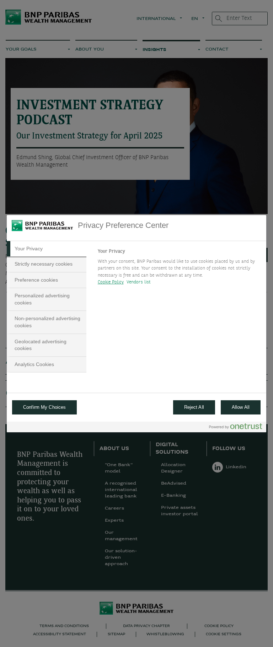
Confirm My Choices (44, 407)
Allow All (241, 407)
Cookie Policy (111, 282)
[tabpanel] (179, 268)
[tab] (46, 249)
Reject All (194, 407)
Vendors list (139, 282)
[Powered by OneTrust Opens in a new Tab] (236, 427)
